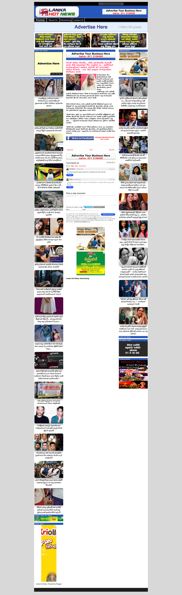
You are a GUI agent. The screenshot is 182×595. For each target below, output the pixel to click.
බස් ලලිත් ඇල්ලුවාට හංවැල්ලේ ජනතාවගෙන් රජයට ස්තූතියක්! (48, 401)
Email (84, 209)
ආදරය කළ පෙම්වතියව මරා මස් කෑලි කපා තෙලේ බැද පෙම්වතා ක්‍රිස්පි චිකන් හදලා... (49, 346)
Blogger (58, 584)
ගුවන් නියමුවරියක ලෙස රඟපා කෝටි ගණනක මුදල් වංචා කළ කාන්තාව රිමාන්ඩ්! (48, 482)
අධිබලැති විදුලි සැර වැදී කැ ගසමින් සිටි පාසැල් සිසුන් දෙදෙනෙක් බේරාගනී (49, 129)
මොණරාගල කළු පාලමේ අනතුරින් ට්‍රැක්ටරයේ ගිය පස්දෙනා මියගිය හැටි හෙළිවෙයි (48, 455)
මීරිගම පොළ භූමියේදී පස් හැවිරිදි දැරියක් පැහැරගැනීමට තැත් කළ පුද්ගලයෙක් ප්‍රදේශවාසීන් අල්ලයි (49, 509)
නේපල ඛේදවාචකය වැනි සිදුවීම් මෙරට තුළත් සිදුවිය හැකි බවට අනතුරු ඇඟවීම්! (49, 212)
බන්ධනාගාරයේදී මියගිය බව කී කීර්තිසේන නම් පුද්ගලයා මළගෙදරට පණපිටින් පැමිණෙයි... (133, 157)
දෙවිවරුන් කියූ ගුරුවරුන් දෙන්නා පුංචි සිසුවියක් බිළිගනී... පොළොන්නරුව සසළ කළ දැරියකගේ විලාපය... (49, 319)
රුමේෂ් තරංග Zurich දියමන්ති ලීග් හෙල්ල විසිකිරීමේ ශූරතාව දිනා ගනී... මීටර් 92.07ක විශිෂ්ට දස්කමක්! (48, 185)
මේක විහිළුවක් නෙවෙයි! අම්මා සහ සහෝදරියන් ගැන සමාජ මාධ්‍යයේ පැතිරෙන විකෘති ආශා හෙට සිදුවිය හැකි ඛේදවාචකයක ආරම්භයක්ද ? (48, 375)
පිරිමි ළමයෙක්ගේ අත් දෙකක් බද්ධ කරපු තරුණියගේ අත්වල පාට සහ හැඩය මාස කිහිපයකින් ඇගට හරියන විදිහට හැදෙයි (133, 186)
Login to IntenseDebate (87, 207)
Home (91, 149)
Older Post (111, 149)
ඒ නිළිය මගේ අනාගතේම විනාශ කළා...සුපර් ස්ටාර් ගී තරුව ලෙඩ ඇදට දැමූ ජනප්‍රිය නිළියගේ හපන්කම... (133, 242)
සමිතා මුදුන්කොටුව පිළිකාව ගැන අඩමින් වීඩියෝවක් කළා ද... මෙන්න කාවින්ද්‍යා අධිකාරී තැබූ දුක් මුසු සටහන (133, 214)
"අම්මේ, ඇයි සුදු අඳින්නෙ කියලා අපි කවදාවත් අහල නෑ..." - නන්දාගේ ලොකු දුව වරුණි (133, 301)
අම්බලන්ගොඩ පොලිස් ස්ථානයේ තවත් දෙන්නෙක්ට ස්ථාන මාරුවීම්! (49, 265)
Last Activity (82, 166)
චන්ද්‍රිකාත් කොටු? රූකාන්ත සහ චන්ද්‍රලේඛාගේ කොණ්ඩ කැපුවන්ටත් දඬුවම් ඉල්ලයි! (49, 428)
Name (67, 209)
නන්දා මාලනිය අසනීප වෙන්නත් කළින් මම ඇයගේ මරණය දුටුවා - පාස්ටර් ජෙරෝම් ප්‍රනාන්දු (133, 130)
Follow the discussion (113, 162)
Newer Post (70, 149)
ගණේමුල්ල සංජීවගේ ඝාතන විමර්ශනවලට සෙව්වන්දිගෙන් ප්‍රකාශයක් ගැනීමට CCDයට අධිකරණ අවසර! (48, 102)
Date (72, 166)
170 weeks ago (79, 169)
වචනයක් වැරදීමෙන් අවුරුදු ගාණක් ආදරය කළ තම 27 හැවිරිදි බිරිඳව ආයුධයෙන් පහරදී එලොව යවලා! (49, 291)
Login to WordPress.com (99, 207)
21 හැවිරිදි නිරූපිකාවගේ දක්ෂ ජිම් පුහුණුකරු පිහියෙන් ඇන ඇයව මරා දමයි (49, 239)
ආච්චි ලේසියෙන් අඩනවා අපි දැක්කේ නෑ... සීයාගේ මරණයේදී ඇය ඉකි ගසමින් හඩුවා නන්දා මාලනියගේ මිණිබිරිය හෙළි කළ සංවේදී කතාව (133, 102)
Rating (76, 166)
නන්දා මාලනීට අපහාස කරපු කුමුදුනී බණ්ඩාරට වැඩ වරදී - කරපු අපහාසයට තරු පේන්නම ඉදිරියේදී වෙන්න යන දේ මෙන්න (133, 330)
